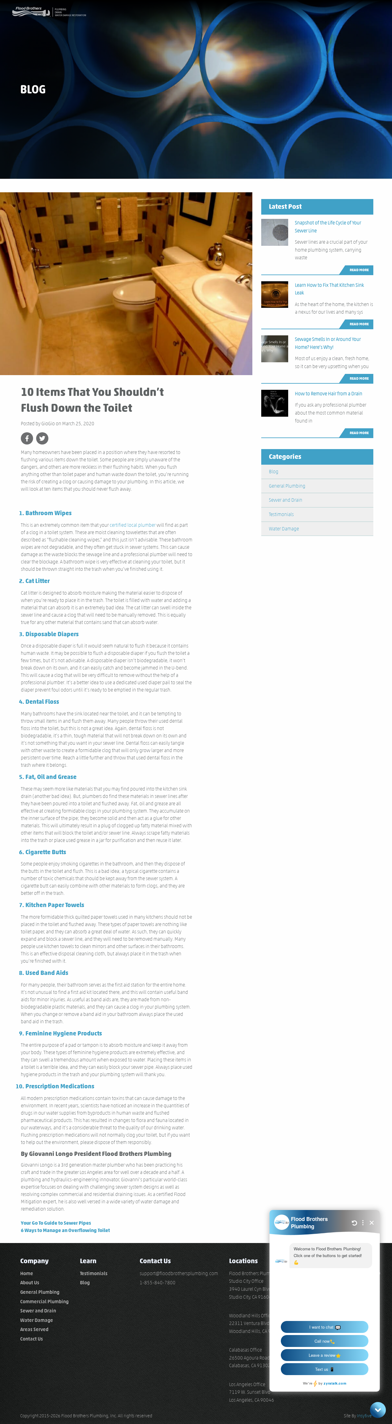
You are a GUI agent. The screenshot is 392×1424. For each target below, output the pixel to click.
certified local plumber (133, 525)
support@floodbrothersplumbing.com (179, 1273)
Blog (273, 471)
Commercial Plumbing (44, 1301)
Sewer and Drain (285, 500)
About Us (29, 1283)
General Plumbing (287, 486)
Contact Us (31, 1339)
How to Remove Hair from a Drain (328, 394)
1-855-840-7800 (157, 1283)
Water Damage (284, 529)
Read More (359, 269)
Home (26, 1273)
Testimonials (281, 514)
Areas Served (34, 1329)
